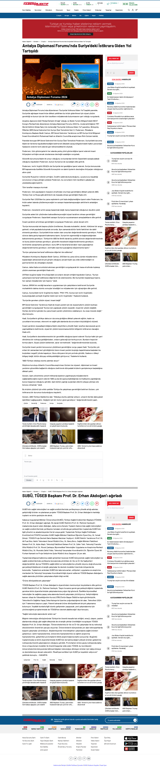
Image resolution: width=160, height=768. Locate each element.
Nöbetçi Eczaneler (46, 744)
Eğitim (87, 15)
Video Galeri (95, 741)
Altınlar (78, 738)
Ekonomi (59, 10)
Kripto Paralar (132, 728)
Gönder (28, 480)
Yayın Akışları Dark (46, 741)
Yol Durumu (116, 728)
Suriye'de (59, 403)
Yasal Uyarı (103, 765)
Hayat (94, 15)
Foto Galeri (87, 10)
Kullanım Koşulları (93, 765)
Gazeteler (119, 10)
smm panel (44, 750)
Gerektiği (34, 403)
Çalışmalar (27, 660)
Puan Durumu (80, 728)
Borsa (24, 728)
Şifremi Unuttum (110, 744)
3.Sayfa (58, 15)
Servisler (38, 10)
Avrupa (67, 15)
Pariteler (104, 728)
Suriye (52, 403)
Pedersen (43, 403)
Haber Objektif (26, 41)
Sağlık (44, 660)
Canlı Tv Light (27, 744)
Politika (101, 15)
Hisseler (92, 728)
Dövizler (79, 741)
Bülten (74, 15)
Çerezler (80, 765)
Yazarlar (108, 10)
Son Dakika (26, 10)
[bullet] (51, 480)
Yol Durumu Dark (28, 741)
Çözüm (26, 403)
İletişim (64, 765)
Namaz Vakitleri (37, 728)
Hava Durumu (66, 728)
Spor (68, 10)
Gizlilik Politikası (72, 765)
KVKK (85, 765)
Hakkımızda (57, 765)
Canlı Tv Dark (44, 738)
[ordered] (48, 480)
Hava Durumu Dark (28, 738)
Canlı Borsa (62, 738)
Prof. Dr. (36, 660)
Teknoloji (52, 660)
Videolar (98, 10)
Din (80, 15)
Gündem (48, 10)
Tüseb (60, 660)
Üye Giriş (107, 738)
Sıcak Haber (95, 750)
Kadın (76, 10)
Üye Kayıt (107, 741)
